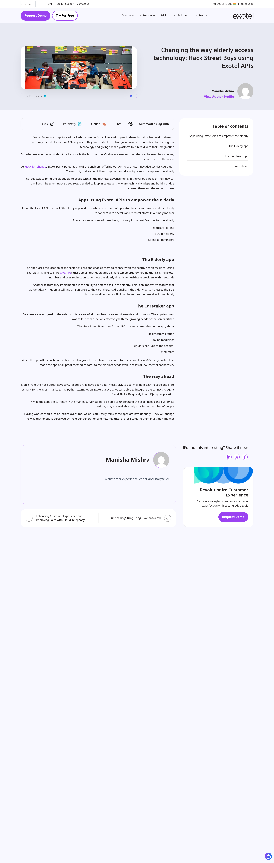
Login (59, 4)
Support (69, 4)
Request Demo (35, 15)
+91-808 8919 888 (222, 4)
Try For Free (65, 15)
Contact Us (83, 4)
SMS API (65, 273)
